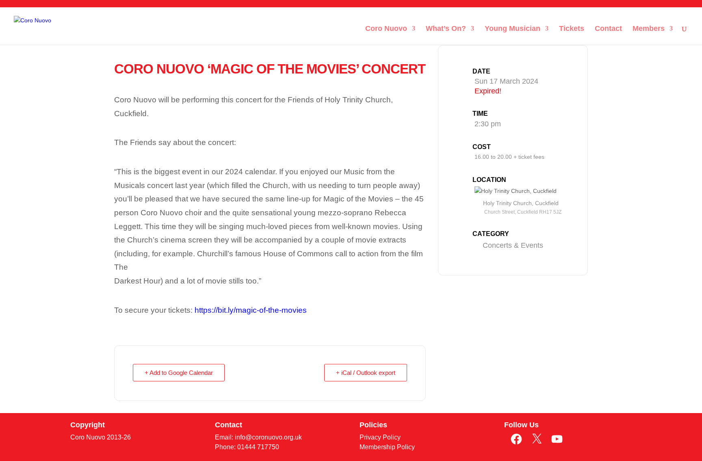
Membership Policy (387, 447)
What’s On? (446, 29)
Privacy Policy (380, 437)
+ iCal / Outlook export (365, 372)
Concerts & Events (513, 245)
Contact (608, 29)
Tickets (571, 29)
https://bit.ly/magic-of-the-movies (251, 310)
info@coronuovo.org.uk (268, 437)
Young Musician (512, 29)
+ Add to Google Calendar (179, 372)
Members (649, 29)
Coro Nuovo (386, 29)
